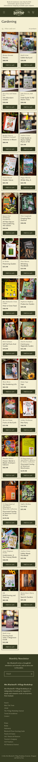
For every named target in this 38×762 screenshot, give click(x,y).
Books (6, 726)
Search (6, 703)
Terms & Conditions (10, 713)
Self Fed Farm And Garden (9, 345)
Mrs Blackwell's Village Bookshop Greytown (18, 756)
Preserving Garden (9, 264)
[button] (4, 12)
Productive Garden (27, 304)
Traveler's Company (10, 739)
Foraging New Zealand (26, 219)
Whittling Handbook (24, 265)
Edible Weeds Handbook (25, 554)
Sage (22, 384)
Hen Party (24, 423)
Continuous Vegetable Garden (27, 345)
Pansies (5, 58)
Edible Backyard (26, 58)
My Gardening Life (10, 384)
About (6, 708)
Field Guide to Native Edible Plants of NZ (26, 140)
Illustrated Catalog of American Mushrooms (27, 466)
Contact (6, 716)
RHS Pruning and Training (9, 596)
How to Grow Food (10, 306)
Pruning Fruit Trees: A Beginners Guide (9, 637)
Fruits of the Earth (9, 423)
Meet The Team (9, 705)
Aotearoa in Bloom (9, 139)
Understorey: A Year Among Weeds (10, 556)
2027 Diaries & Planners (12, 736)
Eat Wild (24, 506)
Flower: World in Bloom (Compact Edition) (9, 463)
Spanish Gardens (27, 597)
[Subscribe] (31, 673)
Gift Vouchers (8, 742)
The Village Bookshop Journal (14, 711)
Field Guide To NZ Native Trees (27, 99)
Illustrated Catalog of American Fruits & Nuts (10, 513)
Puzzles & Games (9, 734)
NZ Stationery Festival (11, 745)
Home (6, 723)
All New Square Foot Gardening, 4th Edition (8, 223)
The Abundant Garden (8, 99)
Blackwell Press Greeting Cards (14, 731)
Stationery (7, 728)
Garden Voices (8, 180)
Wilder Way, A (26, 180)
